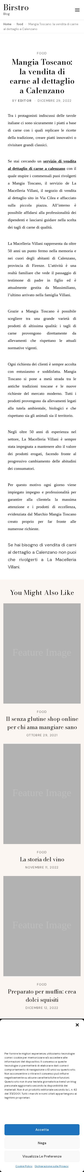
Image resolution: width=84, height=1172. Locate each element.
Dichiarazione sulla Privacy (52, 1166)
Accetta (42, 1129)
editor (25, 101)
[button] (77, 1025)
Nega (42, 1143)
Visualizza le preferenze (42, 1156)
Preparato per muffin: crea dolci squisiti (42, 995)
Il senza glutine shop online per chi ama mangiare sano (42, 723)
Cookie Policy (23, 1166)
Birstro (16, 7)
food (42, 53)
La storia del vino (42, 859)
